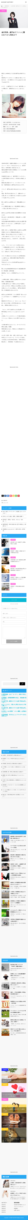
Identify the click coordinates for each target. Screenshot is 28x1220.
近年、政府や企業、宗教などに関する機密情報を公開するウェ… (18, 1015)
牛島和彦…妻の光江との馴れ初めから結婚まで (12, 763)
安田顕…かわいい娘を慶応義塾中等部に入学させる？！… (18, 974)
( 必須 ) (5, 613)
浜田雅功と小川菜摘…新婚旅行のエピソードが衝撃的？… (18, 901)
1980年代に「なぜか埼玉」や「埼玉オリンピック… (18, 915)
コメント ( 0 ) (14, 599)
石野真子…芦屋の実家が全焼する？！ (17, 587)
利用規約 (16, 1208)
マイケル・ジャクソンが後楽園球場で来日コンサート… (18, 1006)
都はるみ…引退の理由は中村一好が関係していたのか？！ (13, 795)
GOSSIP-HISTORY (13, 1217)
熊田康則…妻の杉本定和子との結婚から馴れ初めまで (18, 837)
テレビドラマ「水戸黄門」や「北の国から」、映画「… (18, 987)
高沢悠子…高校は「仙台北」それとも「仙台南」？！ (13, 520)
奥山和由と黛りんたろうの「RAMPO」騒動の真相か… (16, 965)
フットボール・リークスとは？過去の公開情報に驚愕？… (18, 1011)
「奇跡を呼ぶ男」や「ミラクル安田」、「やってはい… (18, 978)
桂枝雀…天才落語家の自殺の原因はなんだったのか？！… (18, 883)
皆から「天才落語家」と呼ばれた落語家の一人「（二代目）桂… (18, 887)
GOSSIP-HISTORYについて (20, 1204)
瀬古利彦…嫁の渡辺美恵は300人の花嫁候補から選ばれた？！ (18, 569)
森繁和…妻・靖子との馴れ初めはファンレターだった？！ (13, 776)
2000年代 (5, 1084)
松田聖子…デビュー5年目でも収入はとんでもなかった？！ (14, 759)
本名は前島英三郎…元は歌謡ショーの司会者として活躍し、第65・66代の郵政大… (18, 897)
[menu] (26, 2)
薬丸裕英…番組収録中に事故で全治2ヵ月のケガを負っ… (18, 855)
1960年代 (4, 1212)
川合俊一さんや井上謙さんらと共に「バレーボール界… (18, 841)
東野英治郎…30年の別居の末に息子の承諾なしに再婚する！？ (14, 525)
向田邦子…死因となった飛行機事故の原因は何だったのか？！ (18, 578)
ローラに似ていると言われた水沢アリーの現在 (18, 846)
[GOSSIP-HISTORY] (11, 2)
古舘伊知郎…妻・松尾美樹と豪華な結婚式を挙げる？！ (18, 560)
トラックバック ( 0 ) (14, 603)
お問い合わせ (17, 1210)
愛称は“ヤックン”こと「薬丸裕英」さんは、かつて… (18, 859)
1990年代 (5, 1069)
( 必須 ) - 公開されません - (9, 617)
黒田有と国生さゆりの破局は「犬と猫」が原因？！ (18, 1020)
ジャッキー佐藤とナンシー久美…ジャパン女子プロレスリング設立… (14, 790)
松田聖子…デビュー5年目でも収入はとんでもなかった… (18, 1194)
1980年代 (3, 10)
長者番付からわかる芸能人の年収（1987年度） (18, 1002)
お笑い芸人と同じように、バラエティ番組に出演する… (18, 850)
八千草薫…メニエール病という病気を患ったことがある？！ (14, 767)
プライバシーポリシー (18, 1206)
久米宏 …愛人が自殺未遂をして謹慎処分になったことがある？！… (14, 781)
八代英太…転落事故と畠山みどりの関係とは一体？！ (18, 892)
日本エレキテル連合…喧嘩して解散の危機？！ (13, 516)
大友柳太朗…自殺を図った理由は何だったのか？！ (18, 983)
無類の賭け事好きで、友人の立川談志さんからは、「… (18, 924)
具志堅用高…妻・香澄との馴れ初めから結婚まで (13, 771)
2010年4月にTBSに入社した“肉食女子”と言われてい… (18, 878)
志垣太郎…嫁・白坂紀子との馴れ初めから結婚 (18, 543)
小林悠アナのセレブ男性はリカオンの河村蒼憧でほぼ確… (18, 874)
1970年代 (4, 1210)
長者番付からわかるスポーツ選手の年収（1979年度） (14, 530)
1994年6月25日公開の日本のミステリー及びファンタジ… (18, 969)
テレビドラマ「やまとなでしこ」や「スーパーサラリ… (18, 997)
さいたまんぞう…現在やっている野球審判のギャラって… (18, 911)
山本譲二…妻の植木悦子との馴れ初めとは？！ (12, 755)
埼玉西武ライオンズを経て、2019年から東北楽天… (18, 869)
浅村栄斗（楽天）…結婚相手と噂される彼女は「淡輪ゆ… (18, 865)
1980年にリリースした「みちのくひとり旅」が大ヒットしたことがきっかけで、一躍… (18, 1188)
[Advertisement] (14, 54)
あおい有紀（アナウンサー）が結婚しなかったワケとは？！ (14, 512)
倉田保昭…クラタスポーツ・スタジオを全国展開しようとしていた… (14, 785)
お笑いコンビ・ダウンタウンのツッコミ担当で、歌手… (18, 905)
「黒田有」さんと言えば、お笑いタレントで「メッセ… (18, 1024)
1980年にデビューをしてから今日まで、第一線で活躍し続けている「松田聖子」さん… (18, 1199)
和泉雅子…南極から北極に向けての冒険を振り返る (18, 551)
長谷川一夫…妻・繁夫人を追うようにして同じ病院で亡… (18, 1030)
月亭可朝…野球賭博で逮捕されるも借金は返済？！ (18, 920)
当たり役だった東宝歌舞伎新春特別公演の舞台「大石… (18, 1034)
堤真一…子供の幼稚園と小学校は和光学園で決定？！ (18, 993)
